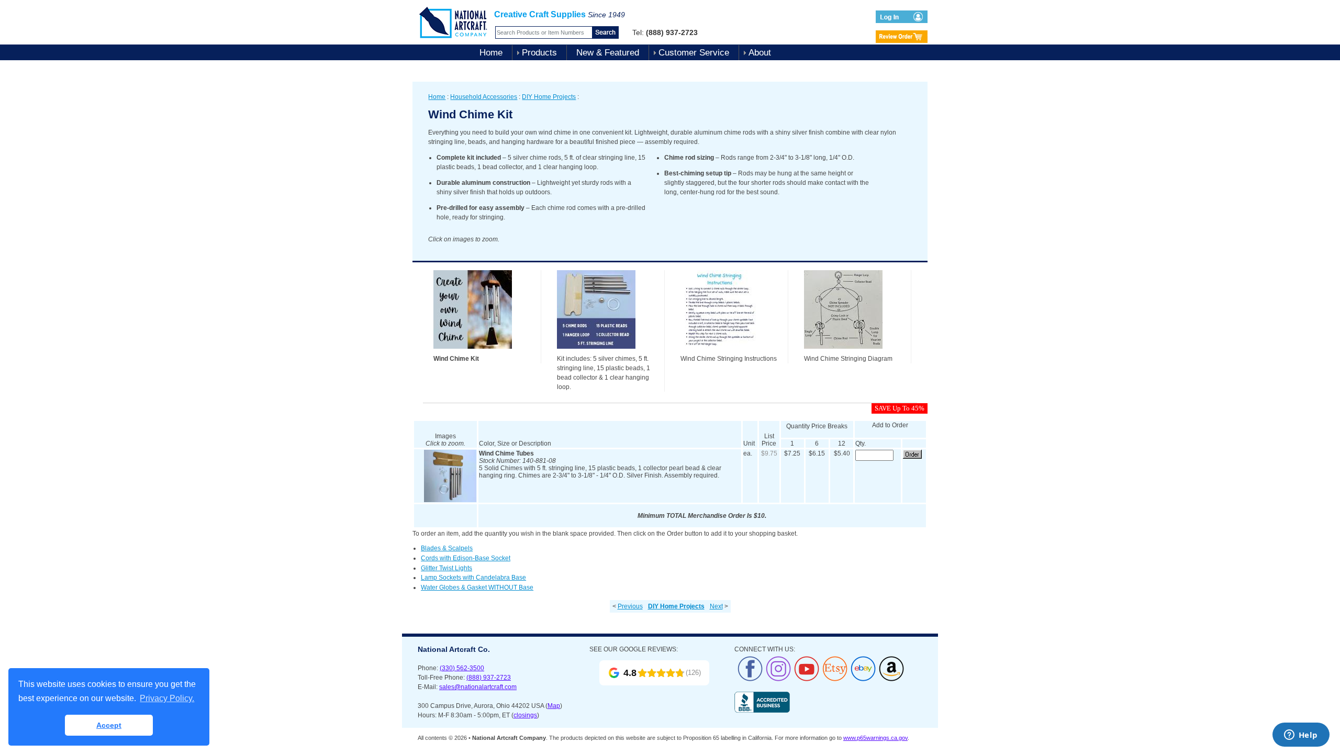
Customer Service (693, 53)
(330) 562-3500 (462, 668)
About (760, 53)
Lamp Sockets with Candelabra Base (473, 577)
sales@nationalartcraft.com (478, 687)
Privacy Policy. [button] (167, 698)
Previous (630, 606)
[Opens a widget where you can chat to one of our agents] (1301, 736)
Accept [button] (108, 725)
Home (490, 53)
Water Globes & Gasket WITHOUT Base (477, 587)
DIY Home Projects (549, 97)
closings (525, 715)
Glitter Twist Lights (446, 568)
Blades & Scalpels (447, 548)
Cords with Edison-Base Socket (465, 558)
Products (539, 53)
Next (716, 606)
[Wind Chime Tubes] (450, 500)
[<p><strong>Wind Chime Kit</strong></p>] (472, 352)
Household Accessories (483, 97)
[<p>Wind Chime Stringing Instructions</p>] (719, 352)
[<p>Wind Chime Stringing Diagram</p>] (843, 352)
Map (554, 705)
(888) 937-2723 (488, 677)
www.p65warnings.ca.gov (875, 738)
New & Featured (607, 53)
